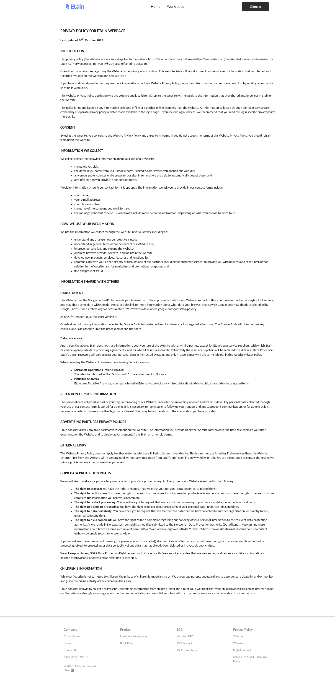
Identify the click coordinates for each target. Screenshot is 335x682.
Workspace (175, 6)
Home (155, 6)
